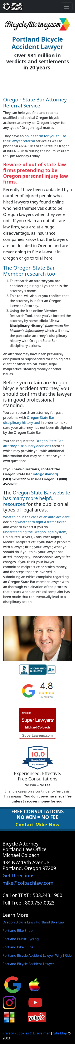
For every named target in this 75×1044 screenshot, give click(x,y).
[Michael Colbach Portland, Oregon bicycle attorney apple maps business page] (34, 984)
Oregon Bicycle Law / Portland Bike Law (33, 922)
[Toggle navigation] (66, 6)
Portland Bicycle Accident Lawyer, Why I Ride (37, 955)
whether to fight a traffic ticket (42, 522)
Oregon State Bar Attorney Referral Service (35, 102)
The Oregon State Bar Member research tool (29, 270)
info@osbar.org (45, 474)
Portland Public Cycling (20, 939)
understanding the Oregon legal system (34, 532)
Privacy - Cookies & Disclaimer (26, 1033)
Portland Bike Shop (17, 930)
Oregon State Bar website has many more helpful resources (36, 498)
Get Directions (18, 875)
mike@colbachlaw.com (27, 883)
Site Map (60, 1033)
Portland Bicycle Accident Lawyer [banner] (37, 43)
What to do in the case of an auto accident (36, 517)
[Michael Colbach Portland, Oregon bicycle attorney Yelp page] (37, 1016)
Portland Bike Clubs (17, 947)
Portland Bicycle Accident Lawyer (28, 963)
